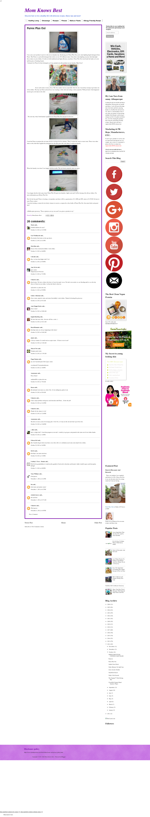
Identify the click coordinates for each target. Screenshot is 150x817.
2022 (108, 616)
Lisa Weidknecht (35, 235)
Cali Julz (33, 257)
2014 (108, 638)
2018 (108, 627)
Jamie (32, 338)
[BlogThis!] (48, 215)
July (110, 693)
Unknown (33, 280)
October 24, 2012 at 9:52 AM (38, 300)
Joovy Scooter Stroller (114, 670)
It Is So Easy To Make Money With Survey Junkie (118, 542)
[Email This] (46, 215)
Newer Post (29, 522)
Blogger (63, 757)
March (111, 704)
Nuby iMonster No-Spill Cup (116, 667)
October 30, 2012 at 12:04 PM (38, 424)
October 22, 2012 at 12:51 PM (38, 230)
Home (63, 522)
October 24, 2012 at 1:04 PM (38, 367)
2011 (108, 713)
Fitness (64, 20)
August (111, 690)
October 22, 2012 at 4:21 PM (38, 240)
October (111, 652)
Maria (32, 225)
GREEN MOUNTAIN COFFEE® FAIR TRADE (116, 655)
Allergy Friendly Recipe (92, 20)
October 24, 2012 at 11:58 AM (38, 353)
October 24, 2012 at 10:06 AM (38, 311)
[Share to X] (50, 215)
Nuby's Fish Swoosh (114, 675)
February (111, 707)
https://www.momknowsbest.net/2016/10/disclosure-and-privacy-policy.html (43, 752)
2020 (108, 621)
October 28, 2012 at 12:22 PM (38, 403)
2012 (108, 644)
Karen (32, 387)
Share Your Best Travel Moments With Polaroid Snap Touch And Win (119, 590)
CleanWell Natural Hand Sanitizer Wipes (115, 683)
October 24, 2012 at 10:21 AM (38, 322)
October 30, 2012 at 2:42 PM (38, 445)
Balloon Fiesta (75, 20)
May (110, 699)
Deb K (32, 451)
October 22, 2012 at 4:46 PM (38, 251)
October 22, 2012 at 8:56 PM (38, 261)
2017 (108, 630)
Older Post (98, 522)
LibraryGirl (34, 440)
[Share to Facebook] (51, 215)
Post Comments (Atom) (38, 526)
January (111, 710)
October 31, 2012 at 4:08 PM (38, 468)
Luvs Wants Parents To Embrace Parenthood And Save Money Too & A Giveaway (119, 561)
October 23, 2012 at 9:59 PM (38, 290)
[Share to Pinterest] (53, 215)
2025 (108, 607)
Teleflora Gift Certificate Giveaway (114, 585)
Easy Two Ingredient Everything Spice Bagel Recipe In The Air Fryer (119, 569)
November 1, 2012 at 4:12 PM (38, 479)
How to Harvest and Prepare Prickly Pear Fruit (118, 578)
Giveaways (46, 20)
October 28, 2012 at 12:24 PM (38, 413)
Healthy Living (33, 20)
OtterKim (33, 246)
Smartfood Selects (113, 672)
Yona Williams (35, 474)
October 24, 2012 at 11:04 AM (38, 343)
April (110, 701)
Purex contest (33, 201)
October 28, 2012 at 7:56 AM (38, 382)
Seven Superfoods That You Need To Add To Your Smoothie (118, 533)
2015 (108, 635)
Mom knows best (8, 815)
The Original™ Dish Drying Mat (116, 678)
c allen (32, 430)
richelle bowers (35, 495)
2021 (108, 618)
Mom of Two (34, 348)
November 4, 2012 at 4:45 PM (38, 510)
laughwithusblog (35, 317)
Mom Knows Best (43, 10)
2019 (108, 624)
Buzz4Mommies (35, 327)
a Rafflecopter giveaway (33, 211)
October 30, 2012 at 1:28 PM (38, 435)
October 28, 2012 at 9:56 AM (38, 392)
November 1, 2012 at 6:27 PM (38, 489)
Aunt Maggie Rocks (36, 306)
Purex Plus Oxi (43, 195)
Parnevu (111, 659)
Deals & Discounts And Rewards (112, 471)
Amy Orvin (34, 267)
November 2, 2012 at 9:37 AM (38, 500)
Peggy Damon (34, 359)
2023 (108, 613)
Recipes (56, 20)
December (112, 646)
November (111, 649)
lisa (32, 484)
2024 (108, 610)
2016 (108, 633)
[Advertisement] (115, 435)
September (112, 687)
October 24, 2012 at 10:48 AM (38, 332)
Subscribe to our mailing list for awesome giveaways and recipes (115, 27)
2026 (108, 604)
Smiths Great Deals (114, 664)
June (110, 696)
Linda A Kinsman (36, 296)
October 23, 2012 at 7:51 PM (38, 274)
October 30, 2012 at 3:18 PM (38, 456)
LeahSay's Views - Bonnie (38, 461)
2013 (108, 641)
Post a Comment (33, 514)
